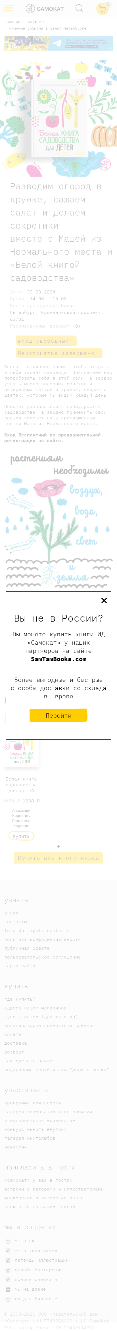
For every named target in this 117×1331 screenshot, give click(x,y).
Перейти (59, 715)
